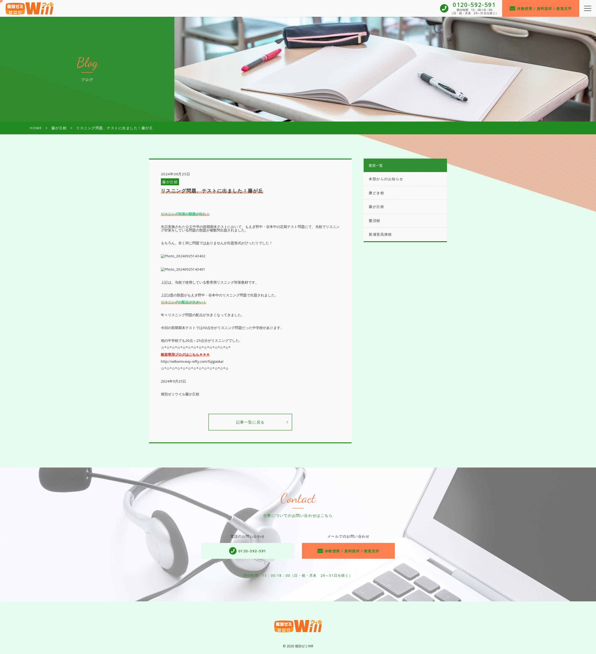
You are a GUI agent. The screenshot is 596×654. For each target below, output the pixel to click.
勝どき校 (376, 192)
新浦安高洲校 (380, 234)
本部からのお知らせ (386, 178)
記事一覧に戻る (250, 422)
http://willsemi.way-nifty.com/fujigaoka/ (192, 361)
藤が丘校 (170, 182)
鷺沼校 (374, 220)
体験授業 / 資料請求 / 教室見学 (544, 8)
